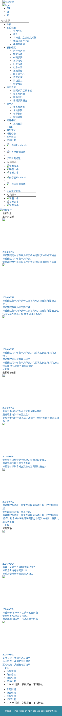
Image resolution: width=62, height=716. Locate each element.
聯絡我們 (11, 140)
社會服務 (17, 64)
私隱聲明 (11, 671)
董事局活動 (19, 93)
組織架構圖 (19, 44)
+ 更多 (5, 369)
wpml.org (32, 711)
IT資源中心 (19, 73)
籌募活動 (17, 97)
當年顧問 (17, 116)
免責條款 (11, 674)
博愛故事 (17, 83)
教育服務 (17, 60)
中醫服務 (17, 57)
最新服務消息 (20, 100)
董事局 (10, 103)
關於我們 (11, 27)
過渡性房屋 (19, 50)
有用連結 (11, 136)
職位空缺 (11, 130)
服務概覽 (11, 47)
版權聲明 (11, 677)
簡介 (15, 34)
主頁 (9, 24)
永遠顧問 (17, 110)
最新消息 (11, 87)
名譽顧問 (17, 113)
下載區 (10, 126)
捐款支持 (17, 123)
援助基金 (17, 70)
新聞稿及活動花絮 (22, 90)
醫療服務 (17, 54)
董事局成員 (19, 107)
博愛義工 (17, 80)
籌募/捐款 (12, 120)
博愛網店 (17, 77)
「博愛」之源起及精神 (24, 37)
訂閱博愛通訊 (14, 158)
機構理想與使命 (21, 40)
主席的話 (17, 30)
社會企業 (17, 67)
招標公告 (11, 133)
